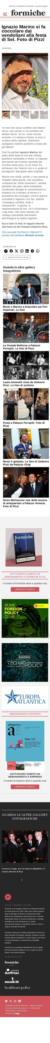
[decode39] (25, 980)
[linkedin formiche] (19, 1001)
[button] (5, 14)
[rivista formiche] (25, 746)
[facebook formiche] (6, 1001)
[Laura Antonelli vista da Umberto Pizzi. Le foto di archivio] (26, 365)
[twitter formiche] (10, 1001)
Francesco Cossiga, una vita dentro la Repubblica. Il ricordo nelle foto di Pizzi (23, 870)
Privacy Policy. (22, 1011)
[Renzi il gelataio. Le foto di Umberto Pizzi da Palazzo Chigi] (26, 443)
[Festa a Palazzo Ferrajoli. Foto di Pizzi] (26, 404)
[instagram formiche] (15, 1001)
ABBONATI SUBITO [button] (25, 589)
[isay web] (16, 1013)
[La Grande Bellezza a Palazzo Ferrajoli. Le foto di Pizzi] (26, 327)
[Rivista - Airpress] (25, 971)
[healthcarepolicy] (25, 988)
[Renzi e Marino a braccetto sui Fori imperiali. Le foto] (26, 289)
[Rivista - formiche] (25, 963)
